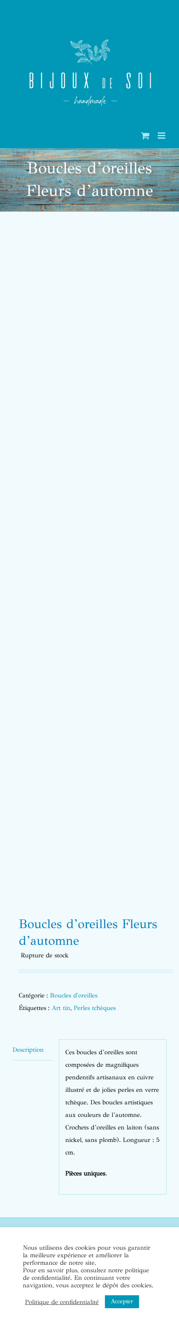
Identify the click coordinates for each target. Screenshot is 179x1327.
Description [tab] (28, 1049)
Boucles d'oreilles (73, 995)
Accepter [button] (122, 1301)
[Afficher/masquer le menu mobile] (162, 135)
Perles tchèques (95, 1008)
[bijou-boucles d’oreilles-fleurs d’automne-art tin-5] (89, 567)
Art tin (61, 1008)
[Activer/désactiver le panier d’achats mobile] (145, 135)
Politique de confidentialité (62, 1302)
